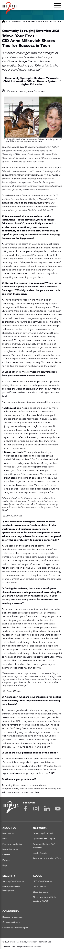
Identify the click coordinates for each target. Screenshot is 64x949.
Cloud (37, 876)
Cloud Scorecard (40, 892)
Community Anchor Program (15, 928)
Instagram (36, 808)
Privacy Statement (28, 942)
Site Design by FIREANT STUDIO (26, 947)
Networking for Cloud (43, 833)
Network (40, 828)
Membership (8, 833)
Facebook (25, 808)
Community (10, 911)
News (4, 839)
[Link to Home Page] (3, 22)
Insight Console (40, 853)
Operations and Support (44, 839)
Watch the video (11, 203)
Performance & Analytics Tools (47, 858)
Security (9, 876)
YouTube (58, 808)
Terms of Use (45, 942)
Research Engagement (12, 917)
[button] (10, 6)
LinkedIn (47, 808)
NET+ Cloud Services (42, 882)
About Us (9, 828)
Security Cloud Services (13, 882)
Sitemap (6, 947)
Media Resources (10, 850)
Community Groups (11, 922)
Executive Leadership (12, 844)
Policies (6, 860)
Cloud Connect (39, 887)
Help (4, 866)
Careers (6, 855)
